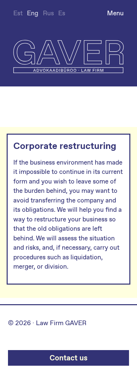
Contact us (68, 358)
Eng (32, 13)
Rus (48, 13)
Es (61, 13)
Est (18, 13)
